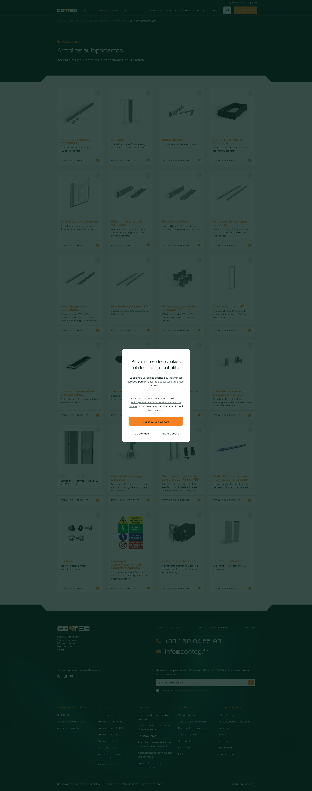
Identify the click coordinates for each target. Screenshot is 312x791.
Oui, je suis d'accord (156, 421)
